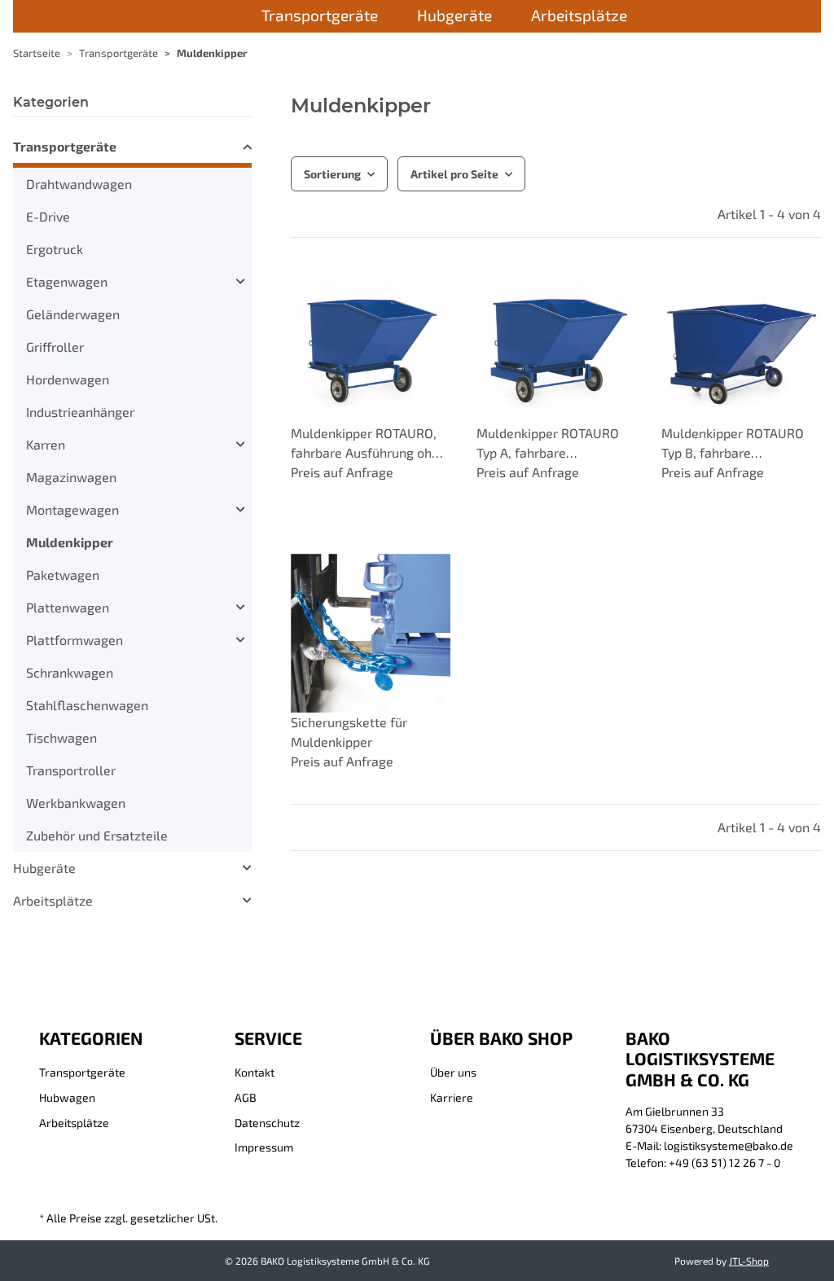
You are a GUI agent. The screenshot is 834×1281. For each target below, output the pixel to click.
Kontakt (254, 1072)
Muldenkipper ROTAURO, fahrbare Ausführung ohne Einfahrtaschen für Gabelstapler (368, 444)
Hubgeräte (44, 867)
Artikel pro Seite (454, 174)
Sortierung (332, 174)
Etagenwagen (67, 281)
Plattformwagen (74, 639)
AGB (246, 1097)
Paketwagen (62, 574)
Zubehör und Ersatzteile (97, 835)
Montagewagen (72, 509)
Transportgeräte (64, 146)
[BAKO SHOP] (215, 17)
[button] (370, 383)
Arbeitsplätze (53, 900)
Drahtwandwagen (79, 183)
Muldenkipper (69, 542)
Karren (45, 444)
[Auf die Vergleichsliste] (423, 581)
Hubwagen (67, 1097)
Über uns (453, 1072)
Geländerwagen (73, 314)
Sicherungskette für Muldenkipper (349, 731)
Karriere (451, 1097)
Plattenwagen (67, 607)
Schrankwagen (69, 672)
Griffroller (55, 346)
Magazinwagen (71, 477)
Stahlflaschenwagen (87, 705)
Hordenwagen (67, 379)
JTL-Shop (749, 1260)
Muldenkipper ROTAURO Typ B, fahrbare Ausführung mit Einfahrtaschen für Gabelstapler (732, 444)
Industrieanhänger (80, 411)
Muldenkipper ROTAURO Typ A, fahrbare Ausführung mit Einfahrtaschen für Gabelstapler (547, 444)
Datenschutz (267, 1123)
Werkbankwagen (75, 802)
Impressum (264, 1147)
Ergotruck (54, 249)
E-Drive (48, 216)
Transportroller (71, 770)
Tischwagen (61, 737)
